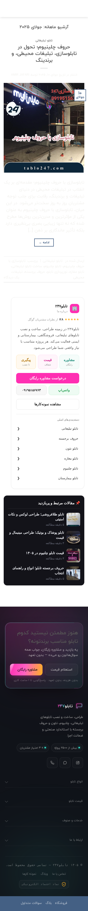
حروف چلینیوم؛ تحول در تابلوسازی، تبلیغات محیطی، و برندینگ (44, 53)
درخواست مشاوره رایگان (48, 378)
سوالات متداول (31, 903)
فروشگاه (61, 903)
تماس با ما (59, 873)
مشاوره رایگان (27, 669)
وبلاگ (44, 873)
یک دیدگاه (11, 277)
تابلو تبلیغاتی (44, 40)
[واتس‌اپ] (65, 762)
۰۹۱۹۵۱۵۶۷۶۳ (31, 390)
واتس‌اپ (64, 390)
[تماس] (52, 762)
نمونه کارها (29, 873)
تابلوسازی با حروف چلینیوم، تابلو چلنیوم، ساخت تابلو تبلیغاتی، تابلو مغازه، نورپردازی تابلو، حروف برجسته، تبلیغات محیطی (46, 269)
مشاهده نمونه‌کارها (47, 404)
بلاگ (48, 903)
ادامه (44, 242)
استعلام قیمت (61, 669)
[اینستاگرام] (77, 762)
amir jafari (20, 74)
